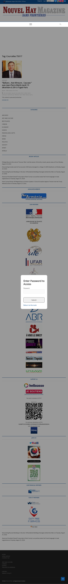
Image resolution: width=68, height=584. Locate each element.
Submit (34, 300)
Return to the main (30, 305)
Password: (26, 288)
